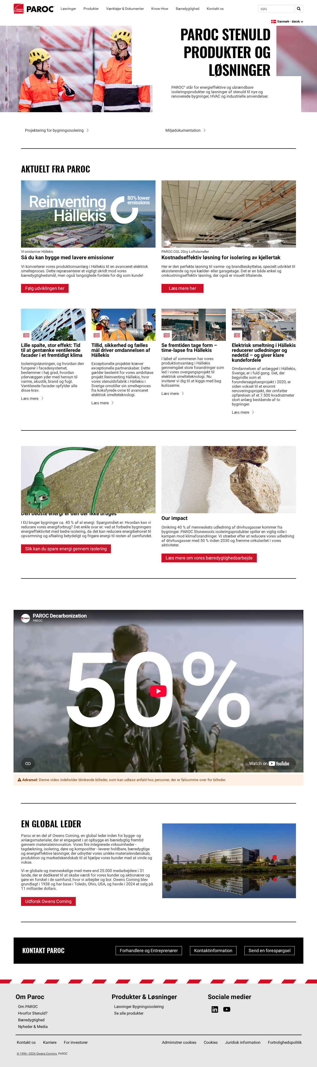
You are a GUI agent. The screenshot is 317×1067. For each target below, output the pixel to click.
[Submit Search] (298, 8)
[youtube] (227, 1009)
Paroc (34, 9)
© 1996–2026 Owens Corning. (37, 1053)
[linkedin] (215, 1009)
